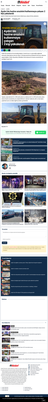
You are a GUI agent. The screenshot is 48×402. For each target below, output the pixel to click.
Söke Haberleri (5, 390)
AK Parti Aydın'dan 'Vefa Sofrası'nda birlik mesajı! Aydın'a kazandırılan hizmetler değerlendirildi (26, 335)
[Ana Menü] (1, 2)
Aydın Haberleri (14, 332)
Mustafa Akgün (12, 165)
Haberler (3, 9)
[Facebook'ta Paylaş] (2, 50)
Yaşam (33, 5)
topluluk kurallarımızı (13, 247)
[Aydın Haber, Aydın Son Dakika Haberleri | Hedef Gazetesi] (23, 2)
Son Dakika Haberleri (34, 373)
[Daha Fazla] (9, 50)
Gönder (4, 242)
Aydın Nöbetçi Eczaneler (35, 364)
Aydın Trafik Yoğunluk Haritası (36, 369)
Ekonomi (8, 5)
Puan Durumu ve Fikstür (35, 370)
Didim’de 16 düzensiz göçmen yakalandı (33, 206)
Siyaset (24, 5)
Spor (29, 5)
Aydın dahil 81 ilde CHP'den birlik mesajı (22, 347)
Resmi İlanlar (39, 5)
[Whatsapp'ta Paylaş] (7, 50)
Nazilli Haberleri (28, 387)
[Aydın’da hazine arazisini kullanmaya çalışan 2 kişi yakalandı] (24, 35)
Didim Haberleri (5, 388)
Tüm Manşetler (33, 371)
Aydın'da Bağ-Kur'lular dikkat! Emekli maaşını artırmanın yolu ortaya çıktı (28, 359)
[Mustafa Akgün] (5, 166)
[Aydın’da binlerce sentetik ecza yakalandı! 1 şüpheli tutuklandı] (13, 198)
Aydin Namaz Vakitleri (34, 367)
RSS (8, 396)
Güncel (13, 5)
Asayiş (2, 5)
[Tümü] (45, 322)
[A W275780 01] (24, 78)
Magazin (18, 5)
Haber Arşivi (32, 374)
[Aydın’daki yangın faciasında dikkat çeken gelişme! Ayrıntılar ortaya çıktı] (35, 215)
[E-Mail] (10, 168)
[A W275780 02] (24, 113)
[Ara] (46, 2)
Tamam (43, 400)
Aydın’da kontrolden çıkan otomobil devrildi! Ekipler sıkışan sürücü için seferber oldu (28, 328)
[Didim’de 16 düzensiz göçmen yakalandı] (35, 198)
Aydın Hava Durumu (34, 366)
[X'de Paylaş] (4, 50)
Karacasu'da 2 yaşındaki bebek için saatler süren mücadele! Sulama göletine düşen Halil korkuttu (28, 341)
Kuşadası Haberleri (28, 388)
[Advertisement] (24, 310)
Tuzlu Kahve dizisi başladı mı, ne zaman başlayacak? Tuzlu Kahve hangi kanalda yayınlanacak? (27, 353)
